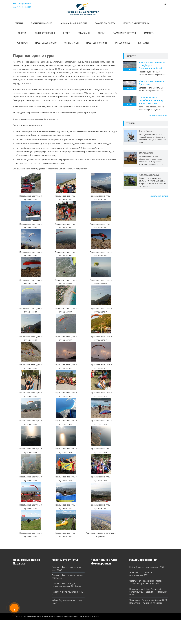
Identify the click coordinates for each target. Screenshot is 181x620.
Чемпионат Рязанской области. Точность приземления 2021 (145, 582)
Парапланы (84, 33)
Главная (18, 23)
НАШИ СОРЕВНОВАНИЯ (44, 33)
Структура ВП (71, 43)
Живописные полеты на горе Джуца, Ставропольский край (152, 65)
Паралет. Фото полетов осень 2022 (67, 593)
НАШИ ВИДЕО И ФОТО (46, 43)
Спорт (66, 33)
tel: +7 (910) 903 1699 (22, 4)
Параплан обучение (41, 23)
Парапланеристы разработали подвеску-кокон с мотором (151, 100)
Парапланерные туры (124, 33)
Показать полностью (158, 115)
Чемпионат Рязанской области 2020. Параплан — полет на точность (148, 601)
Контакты (143, 43)
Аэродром (22, 43)
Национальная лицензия (73, 23)
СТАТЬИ (101, 33)
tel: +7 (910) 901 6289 (22, 7)
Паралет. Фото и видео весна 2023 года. (67, 576)
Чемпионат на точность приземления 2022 (142, 574)
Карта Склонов (122, 43)
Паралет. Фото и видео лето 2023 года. (66, 568)
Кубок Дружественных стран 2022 (67, 601)
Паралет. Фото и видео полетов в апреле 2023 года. (66, 585)
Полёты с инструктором (136, 23)
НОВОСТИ (21, 33)
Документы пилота (105, 23)
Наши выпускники (96, 43)
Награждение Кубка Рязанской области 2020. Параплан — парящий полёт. (148, 592)
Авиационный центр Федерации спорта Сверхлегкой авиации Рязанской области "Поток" (63, 616)
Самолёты (149, 33)
